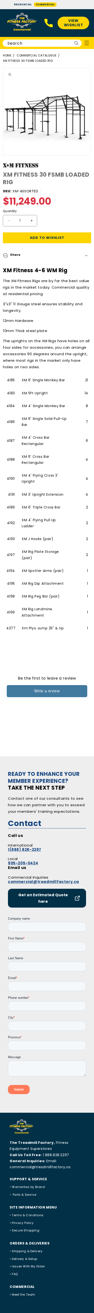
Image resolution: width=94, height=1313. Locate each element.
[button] (47, 255)
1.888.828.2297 (56, 1155)
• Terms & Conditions (27, 1215)
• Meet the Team (22, 1294)
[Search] (76, 43)
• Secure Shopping (24, 1230)
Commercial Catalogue (36, 55)
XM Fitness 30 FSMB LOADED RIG (28, 61)
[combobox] (42, 43)
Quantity (10, 211)
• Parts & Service (23, 1195)
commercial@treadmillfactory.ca (43, 881)
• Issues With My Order (27, 1266)
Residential (23, 4)
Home (7, 55)
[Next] (89, 111)
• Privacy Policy (22, 1223)
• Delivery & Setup (23, 1259)
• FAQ (14, 1274)
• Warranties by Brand (27, 1187)
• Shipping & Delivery (26, 1251)
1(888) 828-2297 (24, 849)
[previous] (5, 111)
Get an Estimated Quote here (43, 898)
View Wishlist (73, 23)
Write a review (47, 691)
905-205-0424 (23, 863)
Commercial (45, 4)
